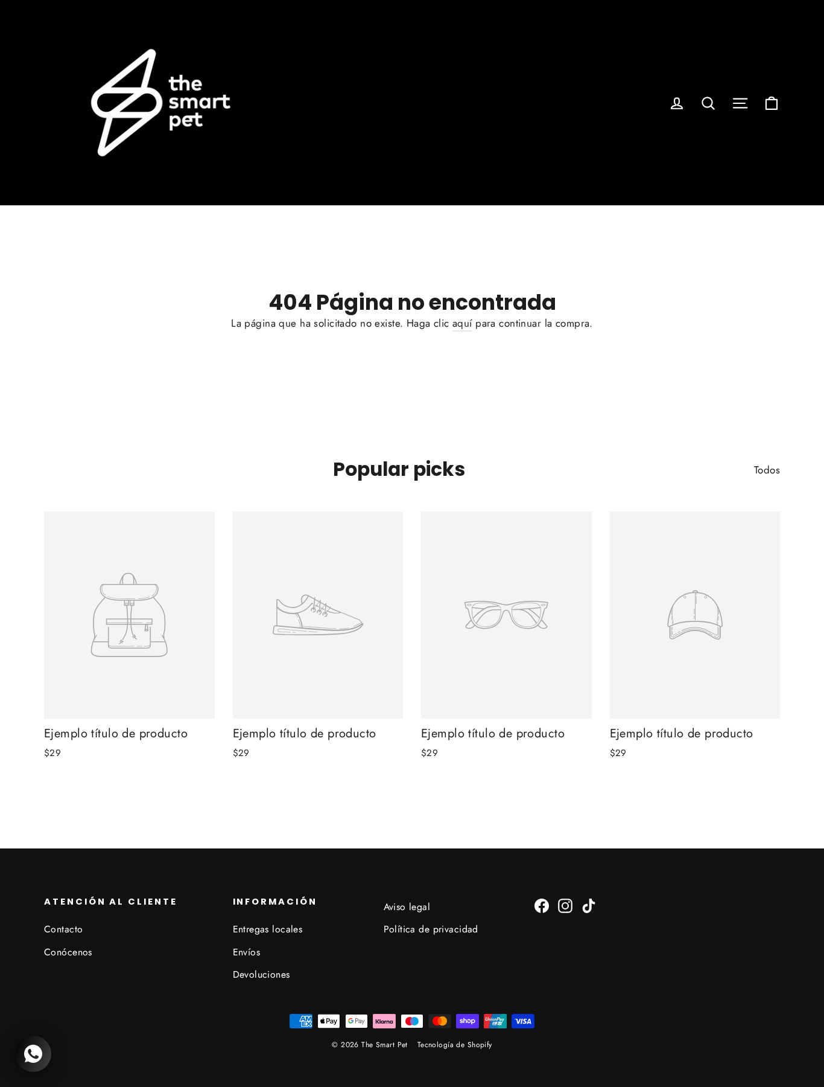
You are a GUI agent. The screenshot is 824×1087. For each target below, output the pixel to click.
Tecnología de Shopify (454, 1044)
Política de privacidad (431, 929)
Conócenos (68, 952)
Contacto (63, 929)
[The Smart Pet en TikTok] (589, 905)
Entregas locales (268, 929)
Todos (767, 470)
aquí (462, 323)
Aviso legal (407, 907)
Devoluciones (261, 974)
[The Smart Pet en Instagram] (565, 905)
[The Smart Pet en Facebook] (541, 905)
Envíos (247, 952)
